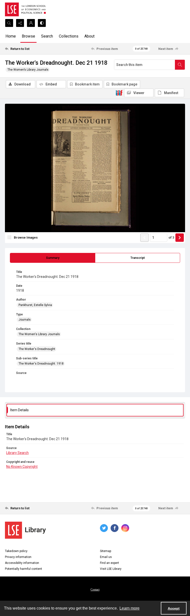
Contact (95, 589)
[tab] (52, 258)
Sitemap (105, 551)
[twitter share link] (104, 528)
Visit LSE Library (110, 569)
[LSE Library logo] (25, 530)
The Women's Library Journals (39, 334)
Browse (28, 36)
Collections (68, 36)
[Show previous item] (144, 237)
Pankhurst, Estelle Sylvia (35, 305)
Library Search (17, 453)
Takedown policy (16, 551)
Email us (106, 557)
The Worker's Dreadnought (37, 349)
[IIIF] (119, 92)
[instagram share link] (125, 528)
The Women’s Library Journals (27, 69)
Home (10, 36)
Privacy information (18, 557)
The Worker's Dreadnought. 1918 (41, 363)
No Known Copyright (22, 467)
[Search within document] (180, 65)
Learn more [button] (129, 608)
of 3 (171, 237)
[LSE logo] (25, 9)
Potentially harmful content (23, 569)
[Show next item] (179, 237)
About (89, 36)
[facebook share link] (115, 528)
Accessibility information (22, 563)
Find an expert (109, 563)
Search (47, 36)
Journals (25, 319)
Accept (174, 608)
